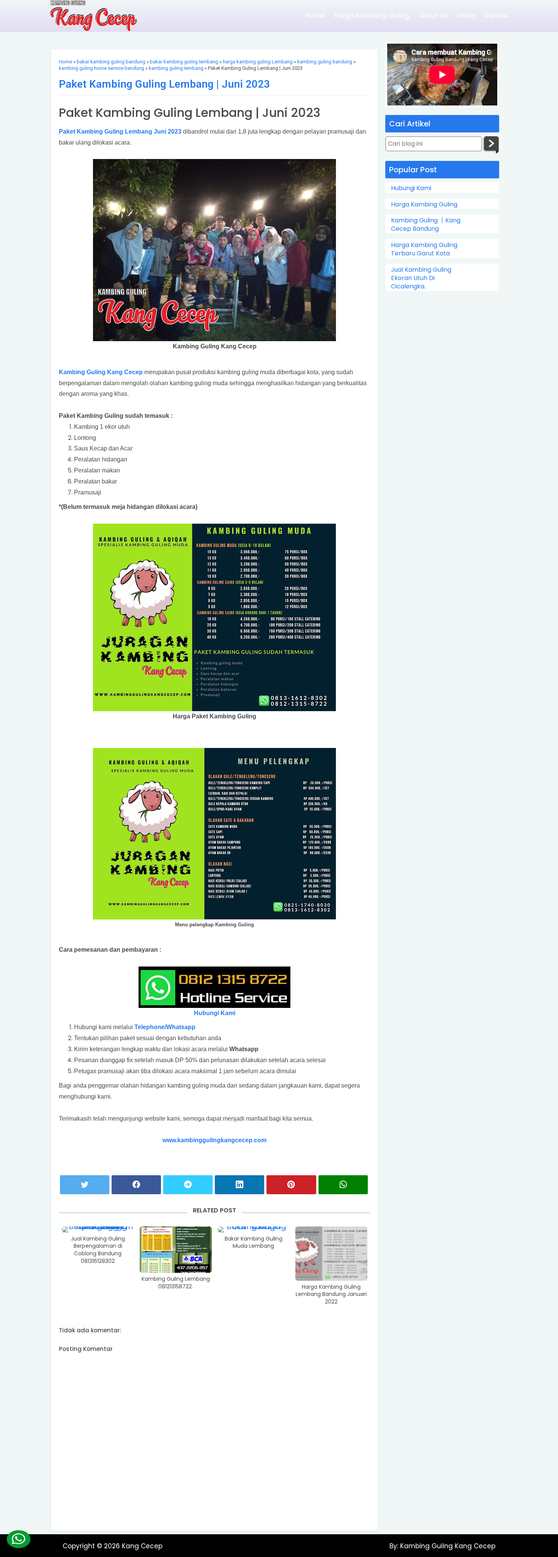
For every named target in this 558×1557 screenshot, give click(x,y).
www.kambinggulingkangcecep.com (214, 1140)
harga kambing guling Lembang (258, 62)
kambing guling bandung (324, 62)
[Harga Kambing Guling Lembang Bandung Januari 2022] (331, 1253)
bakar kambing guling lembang (184, 62)
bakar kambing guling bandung (111, 62)
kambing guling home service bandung (101, 68)
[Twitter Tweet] (84, 1184)
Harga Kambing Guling (371, 15)
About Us (433, 15)
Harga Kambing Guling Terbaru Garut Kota (424, 249)
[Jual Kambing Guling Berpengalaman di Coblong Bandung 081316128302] (98, 1229)
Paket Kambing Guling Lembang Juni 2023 (120, 131)
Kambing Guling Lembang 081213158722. (176, 1282)
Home (315, 15)
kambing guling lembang (176, 68)
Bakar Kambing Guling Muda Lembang (253, 1242)
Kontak (496, 15)
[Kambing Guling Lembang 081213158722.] (176, 1249)
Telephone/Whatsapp (164, 1027)
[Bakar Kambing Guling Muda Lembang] (254, 1229)
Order (466, 15)
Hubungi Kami (214, 1013)
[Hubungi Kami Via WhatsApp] (18, 1539)
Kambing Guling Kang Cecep (101, 372)
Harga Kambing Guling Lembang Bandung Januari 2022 (331, 1294)
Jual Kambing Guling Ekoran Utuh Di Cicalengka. (421, 278)
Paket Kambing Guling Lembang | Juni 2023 (164, 84)
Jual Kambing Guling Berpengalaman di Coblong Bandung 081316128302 (98, 1250)
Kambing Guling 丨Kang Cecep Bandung (425, 224)
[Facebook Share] (136, 1184)
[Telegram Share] (188, 1184)
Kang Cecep (142, 1546)
